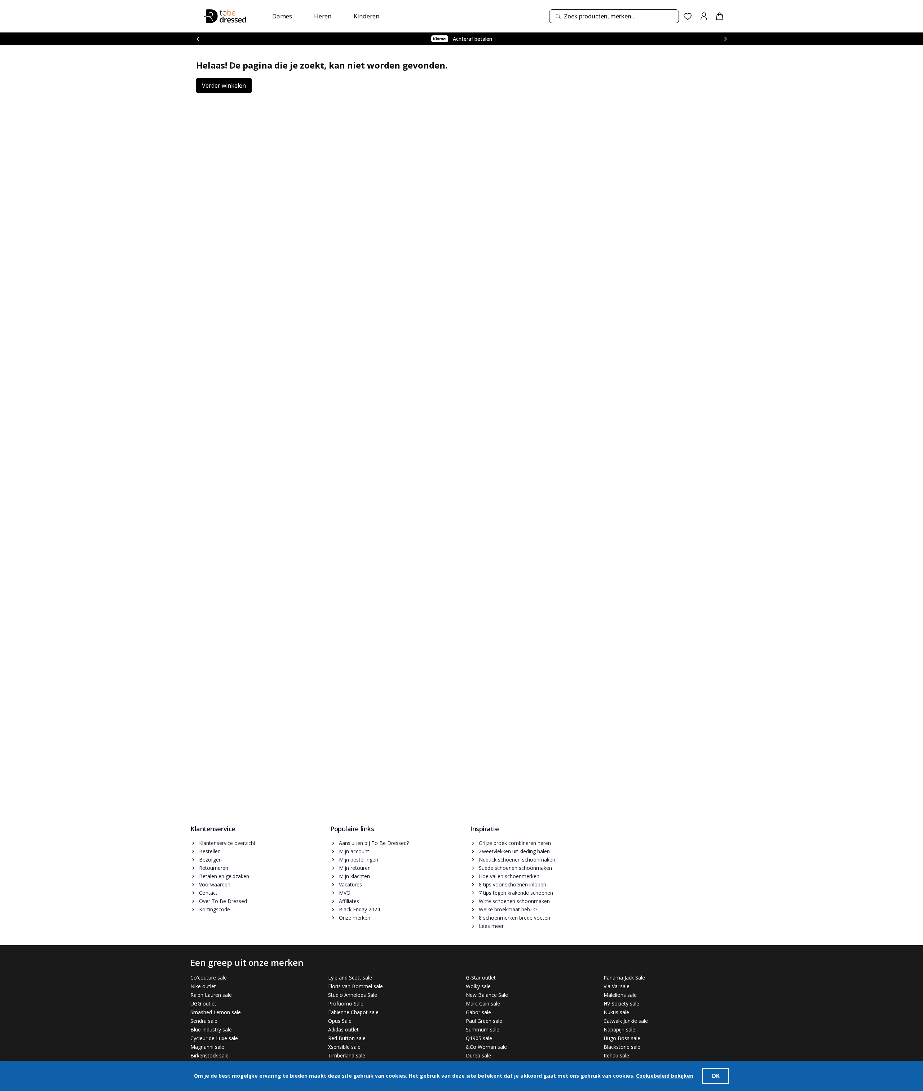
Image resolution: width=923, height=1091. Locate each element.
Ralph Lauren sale (211, 994)
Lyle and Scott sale (350, 977)
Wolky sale (478, 986)
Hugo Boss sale (622, 1038)
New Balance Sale (487, 994)
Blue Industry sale (211, 1029)
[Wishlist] (687, 16)
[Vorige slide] (197, 38)
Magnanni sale (207, 1046)
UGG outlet (203, 1003)
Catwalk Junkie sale (626, 1020)
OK (715, 1076)
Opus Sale (340, 1020)
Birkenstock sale (209, 1055)
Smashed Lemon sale (215, 1012)
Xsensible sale (344, 1046)
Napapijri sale (619, 1029)
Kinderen (366, 16)
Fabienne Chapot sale (353, 1012)
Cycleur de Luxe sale (214, 1038)
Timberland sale (346, 1055)
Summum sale (482, 1029)
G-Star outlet (481, 977)
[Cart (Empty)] (719, 16)
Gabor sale (478, 1012)
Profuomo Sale (345, 1003)
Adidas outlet (343, 1029)
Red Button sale (347, 1038)
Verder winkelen (224, 85)
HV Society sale (621, 1003)
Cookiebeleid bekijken (664, 1075)
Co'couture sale (208, 977)
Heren (322, 16)
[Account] (704, 16)
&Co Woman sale (486, 1046)
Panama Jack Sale (624, 977)
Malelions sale (620, 994)
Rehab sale (616, 1055)
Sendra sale (203, 1020)
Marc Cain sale (483, 1003)
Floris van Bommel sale (355, 986)
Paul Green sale (484, 1020)
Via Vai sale (617, 986)
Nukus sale (616, 1012)
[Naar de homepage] (225, 16)
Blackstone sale (622, 1046)
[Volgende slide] (725, 38)
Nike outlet (203, 986)
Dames (282, 16)
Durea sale (478, 1055)
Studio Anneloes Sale (352, 994)
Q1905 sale (479, 1038)
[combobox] (614, 16)
